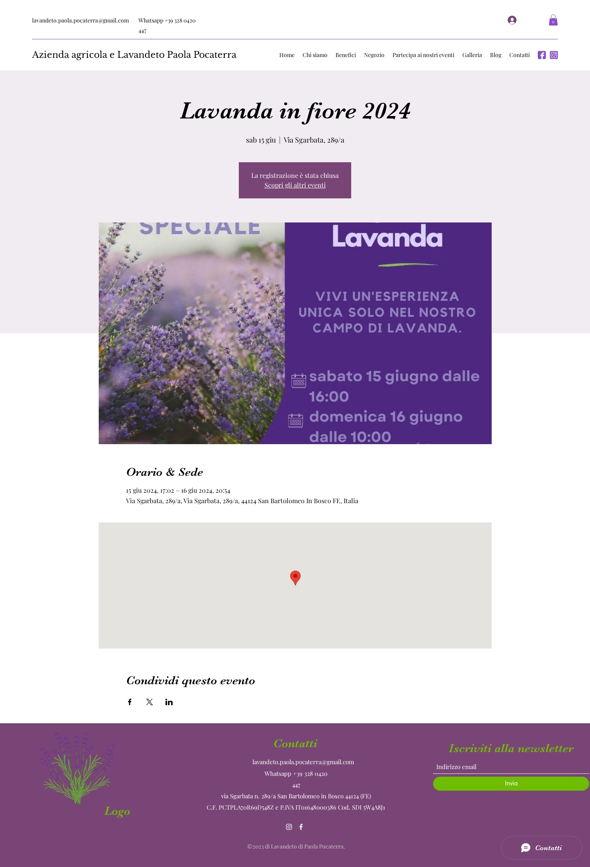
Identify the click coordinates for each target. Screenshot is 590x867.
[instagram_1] (554, 55)
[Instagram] (289, 827)
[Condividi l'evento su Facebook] (130, 702)
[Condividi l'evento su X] (149, 702)
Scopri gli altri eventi (295, 185)
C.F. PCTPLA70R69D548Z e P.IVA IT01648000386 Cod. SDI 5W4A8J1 (297, 807)
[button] (553, 19)
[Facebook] (301, 827)
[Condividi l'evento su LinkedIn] (169, 702)
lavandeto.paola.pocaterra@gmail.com (80, 20)
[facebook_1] (542, 55)
